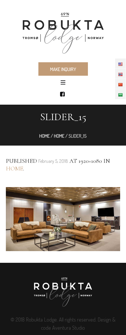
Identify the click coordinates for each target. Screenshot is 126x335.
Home (44, 136)
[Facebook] (62, 94)
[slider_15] (63, 219)
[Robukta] (63, 31)
